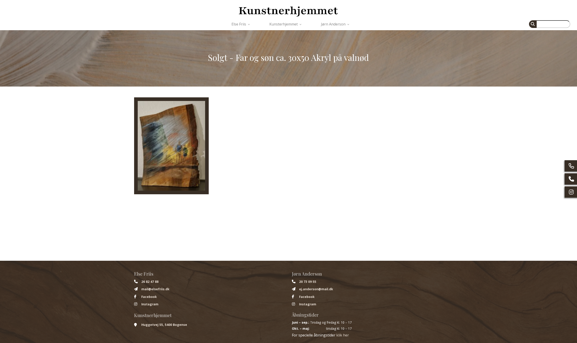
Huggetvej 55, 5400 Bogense (164, 325)
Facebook (149, 297)
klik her (342, 335)
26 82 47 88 (149, 282)
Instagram (149, 304)
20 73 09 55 (307, 282)
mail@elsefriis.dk (155, 289)
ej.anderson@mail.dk (316, 289)
